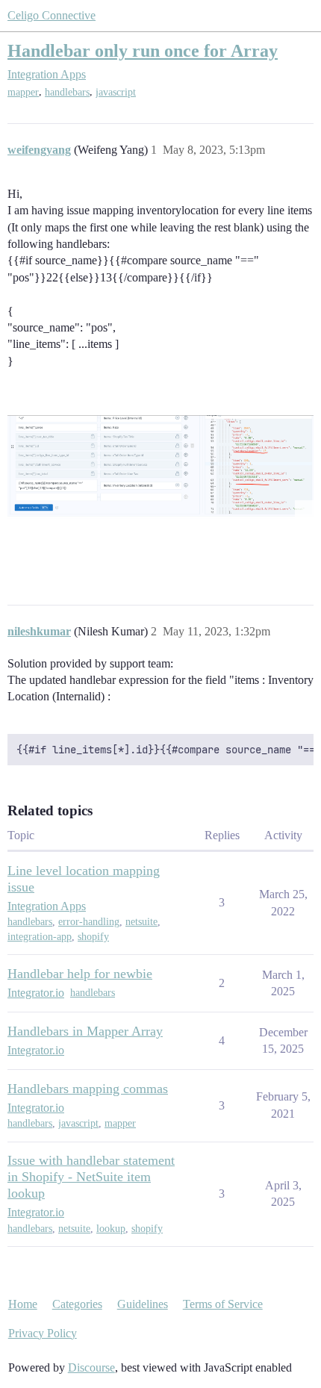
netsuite (141, 921)
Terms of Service (223, 1304)
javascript (116, 92)
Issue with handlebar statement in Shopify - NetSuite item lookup (91, 1177)
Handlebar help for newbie (79, 973)
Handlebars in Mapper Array (85, 1031)
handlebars (67, 92)
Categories (77, 1304)
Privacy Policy (42, 1333)
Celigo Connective (51, 15)
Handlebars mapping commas (87, 1088)
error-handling (88, 921)
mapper (23, 92)
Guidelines (142, 1304)
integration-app (39, 936)
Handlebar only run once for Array (142, 50)
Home (22, 1304)
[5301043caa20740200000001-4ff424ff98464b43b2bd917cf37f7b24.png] (160, 467)
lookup (110, 1228)
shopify (93, 936)
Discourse (91, 1367)
